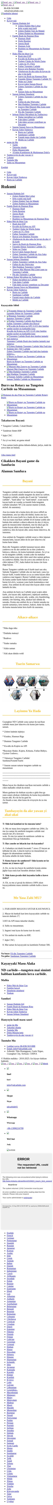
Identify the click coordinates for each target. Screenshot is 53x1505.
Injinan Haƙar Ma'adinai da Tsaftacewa (29, 114)
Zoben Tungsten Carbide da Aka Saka (29, 254)
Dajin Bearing (24, 41)
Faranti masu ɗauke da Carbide (32, 137)
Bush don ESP (24, 56)
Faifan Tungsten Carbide (29, 66)
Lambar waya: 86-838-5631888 (21, 1046)
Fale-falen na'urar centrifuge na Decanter (30, 284)
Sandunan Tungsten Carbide (23, 956)
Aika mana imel (8, 455)
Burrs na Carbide (25, 132)
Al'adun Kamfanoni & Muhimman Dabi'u (31, 152)
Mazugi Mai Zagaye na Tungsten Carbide (25, 369)
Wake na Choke (25, 81)
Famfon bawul (13, 988)
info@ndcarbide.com (16, 1085)
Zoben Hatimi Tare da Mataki (31, 31)
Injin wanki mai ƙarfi (27, 28)
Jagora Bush (23, 43)
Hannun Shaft (24, 38)
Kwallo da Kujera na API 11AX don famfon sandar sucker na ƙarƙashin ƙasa (26, 332)
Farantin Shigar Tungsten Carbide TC (35, 79)
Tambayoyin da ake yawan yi (20, 155)
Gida (9, 18)
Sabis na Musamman (16, 162)
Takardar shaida (19, 147)
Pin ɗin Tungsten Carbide (29, 112)
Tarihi (15, 145)
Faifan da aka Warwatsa (28, 102)
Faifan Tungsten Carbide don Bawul (23, 323)
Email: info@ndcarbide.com (19, 1048)
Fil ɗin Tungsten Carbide (21, 953)
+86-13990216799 (15, 1128)
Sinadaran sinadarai (15, 990)
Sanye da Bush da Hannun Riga (32, 76)
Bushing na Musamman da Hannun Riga (30, 219)
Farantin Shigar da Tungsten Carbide (23, 313)
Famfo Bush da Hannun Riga (25, 36)
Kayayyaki (12, 21)
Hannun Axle (24, 46)
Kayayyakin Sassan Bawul (30, 84)
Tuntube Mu (12, 160)
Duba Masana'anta (20, 150)
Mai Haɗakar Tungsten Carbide (32, 104)
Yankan (10, 993)
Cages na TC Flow (26, 64)
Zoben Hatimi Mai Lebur (29, 26)
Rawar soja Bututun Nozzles (31, 69)
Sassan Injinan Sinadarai (23, 94)
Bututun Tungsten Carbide (18, 318)
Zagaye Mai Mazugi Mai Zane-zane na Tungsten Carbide (34, 108)
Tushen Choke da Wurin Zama (32, 61)
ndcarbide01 (12, 1107)
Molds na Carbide (26, 140)
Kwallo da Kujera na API (29, 59)
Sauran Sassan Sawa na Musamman (28, 127)
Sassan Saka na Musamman (30, 91)
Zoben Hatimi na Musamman (31, 33)
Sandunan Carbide (26, 135)
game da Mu (12, 142)
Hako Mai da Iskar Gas (22, 53)
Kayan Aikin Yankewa (22, 129)
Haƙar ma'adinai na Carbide (30, 117)
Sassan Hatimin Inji (21, 23)
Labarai (10, 157)
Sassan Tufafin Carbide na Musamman (24, 379)
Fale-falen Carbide (26, 119)
